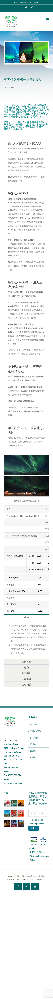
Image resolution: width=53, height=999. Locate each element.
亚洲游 (33, 744)
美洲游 (33, 751)
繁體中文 (37, 2)
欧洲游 (33, 757)
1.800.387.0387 (20, 2)
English (30, 2)
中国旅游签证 (36, 731)
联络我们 (34, 737)
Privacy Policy (21, 879)
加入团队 (34, 724)
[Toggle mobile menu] (47, 18)
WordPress (42, 879)
